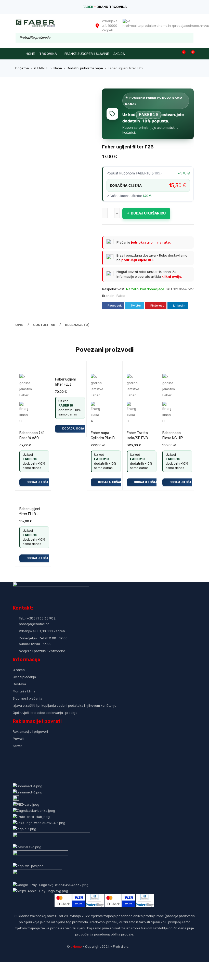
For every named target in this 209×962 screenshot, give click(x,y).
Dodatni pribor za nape (85, 68)
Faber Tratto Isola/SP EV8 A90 (137, 438)
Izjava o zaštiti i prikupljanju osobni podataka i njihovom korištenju (64, 705)
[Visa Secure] (78, 897)
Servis (17, 746)
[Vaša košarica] (190, 54)
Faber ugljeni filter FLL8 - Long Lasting (29, 514)
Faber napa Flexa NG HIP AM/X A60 (172, 438)
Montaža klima (24, 691)
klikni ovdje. (172, 277)
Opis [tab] (19, 325)
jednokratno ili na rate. (151, 242)
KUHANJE (41, 68)
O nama (19, 670)
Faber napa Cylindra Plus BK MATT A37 (104, 438)
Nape (58, 68)
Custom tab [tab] (44, 325)
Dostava (19, 684)
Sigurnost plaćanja (27, 698)
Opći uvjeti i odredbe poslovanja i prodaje (45, 713)
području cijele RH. (137, 260)
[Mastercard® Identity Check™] (63, 897)
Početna (22, 68)
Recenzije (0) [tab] (77, 325)
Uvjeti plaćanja (24, 677)
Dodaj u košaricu (148, 213)
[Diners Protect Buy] (95, 897)
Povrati (18, 739)
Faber (121, 296)
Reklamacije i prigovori (30, 731)
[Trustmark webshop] (51, 754)
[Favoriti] (181, 54)
